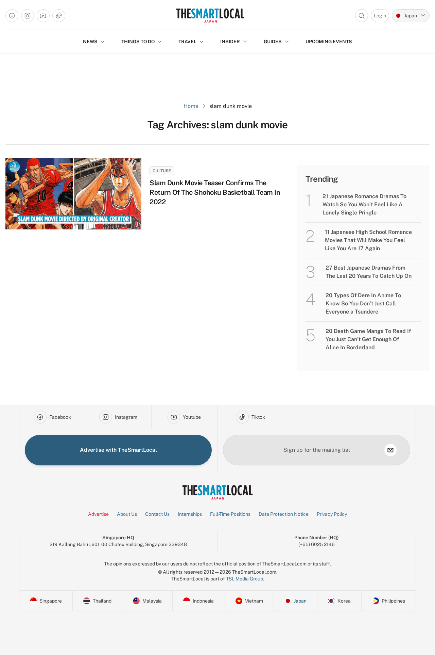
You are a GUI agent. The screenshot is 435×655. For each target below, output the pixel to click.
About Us (127, 514)
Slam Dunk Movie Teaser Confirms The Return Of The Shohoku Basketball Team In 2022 (215, 192)
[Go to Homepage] (210, 15)
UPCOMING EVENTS (329, 41)
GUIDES (273, 41)
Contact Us (157, 514)
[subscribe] (390, 450)
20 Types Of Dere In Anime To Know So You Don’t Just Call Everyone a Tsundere (363, 303)
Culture (162, 171)
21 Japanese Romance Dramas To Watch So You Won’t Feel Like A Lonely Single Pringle (364, 204)
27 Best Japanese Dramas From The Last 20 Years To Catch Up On (369, 272)
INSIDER (230, 41)
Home (191, 106)
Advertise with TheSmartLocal (118, 450)
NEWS (90, 41)
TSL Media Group (244, 578)
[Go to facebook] (11, 15)
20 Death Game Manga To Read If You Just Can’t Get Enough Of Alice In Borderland (368, 339)
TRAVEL (187, 41)
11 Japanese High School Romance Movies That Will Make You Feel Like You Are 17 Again (368, 240)
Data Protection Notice (284, 514)
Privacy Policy (332, 514)
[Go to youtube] (43, 15)
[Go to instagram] (27, 15)
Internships (190, 514)
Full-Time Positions (230, 514)
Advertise (98, 514)
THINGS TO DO (138, 41)
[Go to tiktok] (58, 15)
